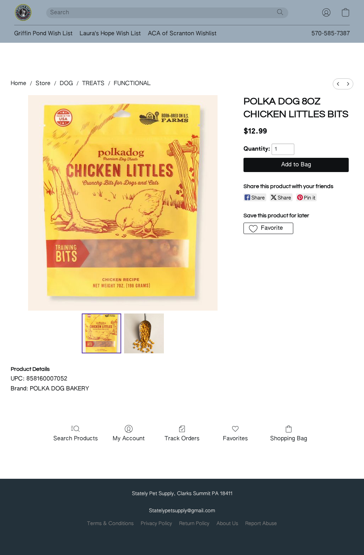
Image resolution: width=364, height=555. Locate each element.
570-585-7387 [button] (330, 34)
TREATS (93, 84)
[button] (23, 12)
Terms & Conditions (110, 523)
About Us (227, 523)
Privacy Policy (156, 523)
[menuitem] (338, 84)
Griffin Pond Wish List (43, 34)
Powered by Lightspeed (182, 535)
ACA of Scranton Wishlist (182, 34)
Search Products (75, 439)
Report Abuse (261, 523)
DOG (66, 84)
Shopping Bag (288, 439)
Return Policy (194, 523)
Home (18, 84)
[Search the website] (280, 12)
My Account (129, 439)
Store (43, 84)
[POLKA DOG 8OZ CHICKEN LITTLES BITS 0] (102, 333)
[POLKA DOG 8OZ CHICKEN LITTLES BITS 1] (144, 333)
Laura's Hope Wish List (110, 34)
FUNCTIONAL (132, 84)
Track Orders (182, 439)
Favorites (235, 439)
